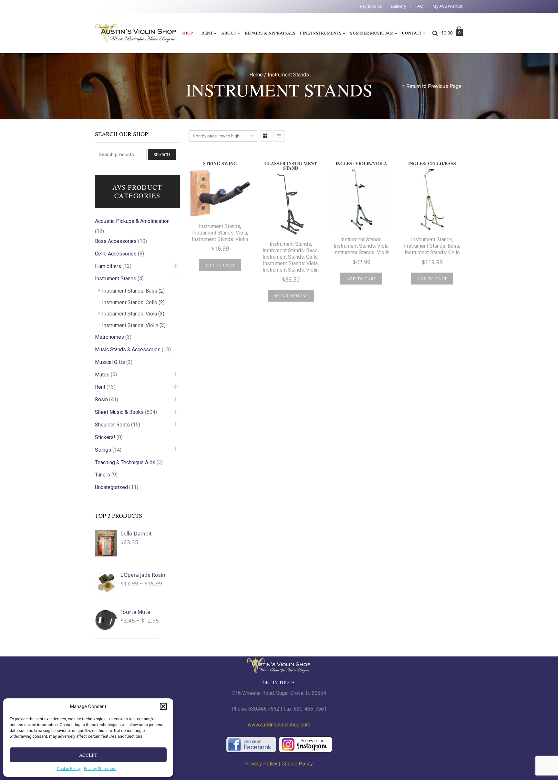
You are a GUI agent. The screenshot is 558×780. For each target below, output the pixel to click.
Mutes (102, 375)
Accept (88, 755)
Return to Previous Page (433, 86)
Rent (207, 33)
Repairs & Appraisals (270, 33)
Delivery (398, 6)
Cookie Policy (69, 768)
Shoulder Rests (112, 425)
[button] (163, 706)
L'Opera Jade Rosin (142, 574)
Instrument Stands (219, 226)
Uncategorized (111, 487)
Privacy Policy (261, 764)
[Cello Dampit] (106, 543)
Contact (412, 33)
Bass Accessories (116, 241)
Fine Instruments (321, 33)
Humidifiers (108, 266)
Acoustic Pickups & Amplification (132, 221)
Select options (291, 295)
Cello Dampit (136, 533)
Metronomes (109, 337)
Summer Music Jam (372, 33)
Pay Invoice (371, 6)
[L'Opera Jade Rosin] (106, 583)
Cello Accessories (116, 254)
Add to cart (220, 264)
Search (162, 154)
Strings (103, 450)
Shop (187, 33)
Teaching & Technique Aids (125, 462)
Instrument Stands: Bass (290, 250)
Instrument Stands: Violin (220, 239)
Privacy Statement (100, 768)
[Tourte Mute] (106, 620)
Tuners (102, 475)
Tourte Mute (135, 611)
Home (256, 75)
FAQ (419, 6)
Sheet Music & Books (119, 412)
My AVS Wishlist (447, 6)
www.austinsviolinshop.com (279, 725)
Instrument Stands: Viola (219, 233)
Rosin (101, 399)
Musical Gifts (110, 362)
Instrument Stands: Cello (290, 257)
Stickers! (105, 437)
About (228, 33)
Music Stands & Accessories (127, 349)
